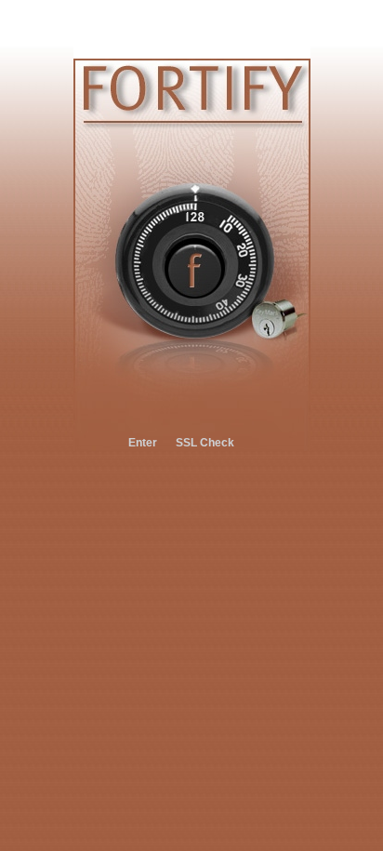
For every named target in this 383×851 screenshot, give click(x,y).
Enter (142, 442)
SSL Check (205, 442)
